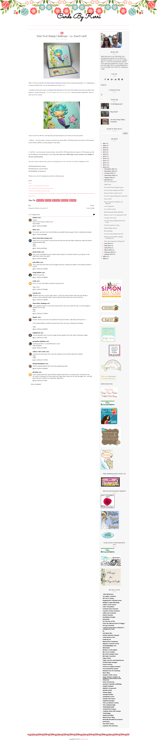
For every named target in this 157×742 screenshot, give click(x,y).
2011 (104, 165)
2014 (104, 158)
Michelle (35, 372)
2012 (104, 163)
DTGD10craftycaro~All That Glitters (38, 168)
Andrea (35, 217)
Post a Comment (36, 384)
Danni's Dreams (108, 615)
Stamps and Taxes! (109, 698)
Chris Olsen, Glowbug (39, 303)
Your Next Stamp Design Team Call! (113, 234)
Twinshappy (107, 713)
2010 (104, 167)
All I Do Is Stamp (108, 598)
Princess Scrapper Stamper (111, 666)
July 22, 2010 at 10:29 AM (40, 368)
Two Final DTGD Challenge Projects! (114, 187)
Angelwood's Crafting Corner (112, 600)
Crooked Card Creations (110, 609)
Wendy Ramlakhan (39, 363)
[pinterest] (122, 79)
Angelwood (36, 333)
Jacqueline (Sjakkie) (39, 341)
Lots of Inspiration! (109, 206)
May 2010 (107, 245)
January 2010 (108, 254)
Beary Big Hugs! (108, 231)
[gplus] (112, 79)
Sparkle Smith (107, 690)
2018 (104, 150)
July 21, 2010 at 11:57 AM (40, 313)
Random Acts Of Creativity (111, 671)
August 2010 (108, 177)
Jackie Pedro (37, 252)
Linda (34, 281)
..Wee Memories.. (108, 594)
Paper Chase (107, 658)
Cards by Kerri (78, 17)
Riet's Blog (106, 673)
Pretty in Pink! (108, 199)
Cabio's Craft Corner (109, 604)
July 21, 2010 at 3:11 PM (40, 337)
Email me (103, 85)
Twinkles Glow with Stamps (112, 711)
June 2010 (107, 243)
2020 (104, 145)
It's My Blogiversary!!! (116, 104)
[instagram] (119, 79)
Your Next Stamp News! (110, 181)
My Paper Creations (109, 656)
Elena (34, 229)
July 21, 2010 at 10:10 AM (40, 269)
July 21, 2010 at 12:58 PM (40, 329)
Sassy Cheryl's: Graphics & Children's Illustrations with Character (112, 678)
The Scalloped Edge (109, 705)
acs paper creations (109, 596)
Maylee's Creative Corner (111, 643)
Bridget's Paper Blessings (111, 602)
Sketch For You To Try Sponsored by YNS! (115, 215)
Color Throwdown (108, 607)
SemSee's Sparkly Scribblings (112, 684)
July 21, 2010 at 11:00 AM (40, 300)
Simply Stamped (108, 686)
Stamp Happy (107, 692)
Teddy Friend (107, 184)
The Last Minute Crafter (111, 703)
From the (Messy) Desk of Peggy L (114, 623)
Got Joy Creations (108, 625)
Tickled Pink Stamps (109, 709)
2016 (104, 154)
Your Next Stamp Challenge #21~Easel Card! (115, 196)
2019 (104, 148)
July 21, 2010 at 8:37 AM (40, 248)
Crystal (35, 293)
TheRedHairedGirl (108, 707)
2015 (104, 156)
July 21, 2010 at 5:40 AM (40, 226)
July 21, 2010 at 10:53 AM (40, 289)
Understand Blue (108, 715)
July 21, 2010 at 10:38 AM (40, 277)
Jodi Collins (36, 262)
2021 (104, 143)
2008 (104, 258)
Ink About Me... (108, 633)
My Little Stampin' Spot (110, 654)
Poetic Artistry (107, 664)
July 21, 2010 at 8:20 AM (40, 234)
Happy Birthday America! (110, 228)
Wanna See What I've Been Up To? (113, 193)
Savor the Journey (108, 682)
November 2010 (109, 171)
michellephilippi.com (109, 646)
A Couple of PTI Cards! (110, 218)
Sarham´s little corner (110, 675)
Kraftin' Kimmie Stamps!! (111, 635)
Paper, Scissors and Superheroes (113, 660)
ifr (103, 631)
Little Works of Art (109, 637)
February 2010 (109, 252)
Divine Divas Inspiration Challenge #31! (114, 241)
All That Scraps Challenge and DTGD (114, 190)
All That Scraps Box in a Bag (111, 225)
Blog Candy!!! (114, 112)
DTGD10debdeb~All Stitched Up (37, 171)
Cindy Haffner (37, 272)
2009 (104, 256)
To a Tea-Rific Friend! (110, 209)
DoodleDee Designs (109, 617)
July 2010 (107, 180)
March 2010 (108, 250)
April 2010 (107, 248)
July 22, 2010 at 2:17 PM (40, 380)
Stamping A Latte (108, 696)
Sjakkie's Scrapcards (109, 688)
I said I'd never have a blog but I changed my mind (113, 628)
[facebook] (105, 79)
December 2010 (109, 169)
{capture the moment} (110, 726)
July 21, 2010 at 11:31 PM (40, 360)
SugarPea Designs (108, 701)
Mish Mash (106, 648)
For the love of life (109, 621)
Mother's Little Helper (110, 650)
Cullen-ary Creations (109, 613)
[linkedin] (115, 79)
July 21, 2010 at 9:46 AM (40, 258)
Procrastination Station (110, 668)
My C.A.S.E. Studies (109, 652)
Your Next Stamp (108, 724)
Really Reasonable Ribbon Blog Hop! (113, 212)
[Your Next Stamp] (101, 94)
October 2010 (108, 173)
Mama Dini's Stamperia (110, 641)
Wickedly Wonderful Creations (113, 719)
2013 (104, 160)
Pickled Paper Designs (110, 662)
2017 (104, 152)
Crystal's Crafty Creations (111, 611)
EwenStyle (106, 619)
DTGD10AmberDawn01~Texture (37, 166)
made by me (107, 639)
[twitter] (108, 79)
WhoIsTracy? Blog (109, 717)
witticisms (106, 721)
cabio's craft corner (39, 351)
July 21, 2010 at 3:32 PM (40, 348)
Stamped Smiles (108, 694)
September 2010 (109, 175)
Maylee (35, 317)
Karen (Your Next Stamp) (41, 238)
